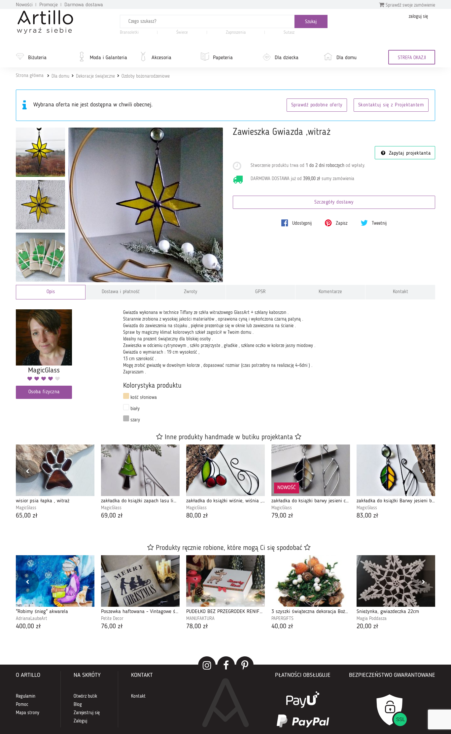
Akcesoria (161, 57)
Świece (182, 32)
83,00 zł (367, 516)
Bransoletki (129, 32)
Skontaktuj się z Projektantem (391, 105)
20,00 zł (367, 626)
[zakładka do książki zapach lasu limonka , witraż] (140, 470)
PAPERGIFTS (282, 618)
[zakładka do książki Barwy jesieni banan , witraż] (396, 470)
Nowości (24, 5)
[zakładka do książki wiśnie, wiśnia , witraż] (225, 470)
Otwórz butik (85, 696)
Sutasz (289, 32)
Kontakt (400, 292)
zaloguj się (418, 16)
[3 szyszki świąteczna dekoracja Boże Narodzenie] (310, 581)
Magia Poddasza (372, 618)
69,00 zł (112, 516)
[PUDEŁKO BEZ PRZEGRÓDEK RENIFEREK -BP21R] (225, 581)
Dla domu (346, 57)
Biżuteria (37, 57)
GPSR (260, 292)
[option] (55, 482)
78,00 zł (197, 626)
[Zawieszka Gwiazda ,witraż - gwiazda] (40, 204)
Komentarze (330, 292)
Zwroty (190, 292)
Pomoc (22, 704)
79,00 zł (282, 516)
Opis (51, 292)
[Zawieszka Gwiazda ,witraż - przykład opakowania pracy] (40, 257)
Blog (78, 704)
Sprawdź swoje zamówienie (409, 5)
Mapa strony (27, 713)
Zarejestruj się (87, 713)
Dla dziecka (286, 57)
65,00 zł (27, 516)
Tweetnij (378, 223)
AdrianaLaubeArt (31, 618)
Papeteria (223, 57)
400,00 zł (28, 626)
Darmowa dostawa (83, 5)
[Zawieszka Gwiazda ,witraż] (145, 205)
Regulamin (25, 696)
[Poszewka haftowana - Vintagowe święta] (140, 581)
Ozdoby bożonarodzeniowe (145, 76)
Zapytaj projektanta (409, 153)
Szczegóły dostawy (334, 202)
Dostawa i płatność (121, 292)
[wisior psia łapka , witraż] (55, 470)
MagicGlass (26, 508)
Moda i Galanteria (108, 57)
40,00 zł (282, 626)
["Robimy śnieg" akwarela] (55, 581)
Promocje (48, 5)
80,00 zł (197, 516)
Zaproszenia (236, 32)
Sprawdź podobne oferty (316, 105)
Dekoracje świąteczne (95, 76)
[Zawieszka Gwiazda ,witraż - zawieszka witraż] (40, 152)
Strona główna (30, 75)
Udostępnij (301, 223)
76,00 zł (112, 626)
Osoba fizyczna (44, 392)
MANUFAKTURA (200, 618)
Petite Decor (112, 618)
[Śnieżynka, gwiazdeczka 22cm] (396, 581)
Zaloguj (80, 721)
